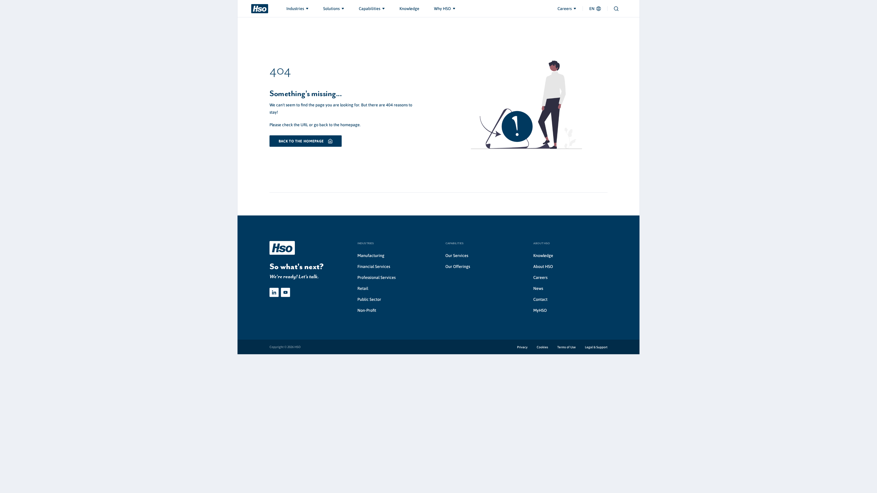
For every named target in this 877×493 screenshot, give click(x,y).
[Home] (259, 8)
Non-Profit (366, 310)
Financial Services (373, 266)
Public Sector (369, 299)
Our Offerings (457, 266)
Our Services (456, 255)
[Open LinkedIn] (274, 292)
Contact (540, 299)
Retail (362, 288)
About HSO (543, 266)
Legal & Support (596, 347)
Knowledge (543, 255)
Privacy (522, 347)
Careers (540, 277)
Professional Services (376, 277)
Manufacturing (370, 255)
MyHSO (540, 310)
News (538, 288)
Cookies (542, 347)
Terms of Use (566, 347)
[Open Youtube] (285, 292)
